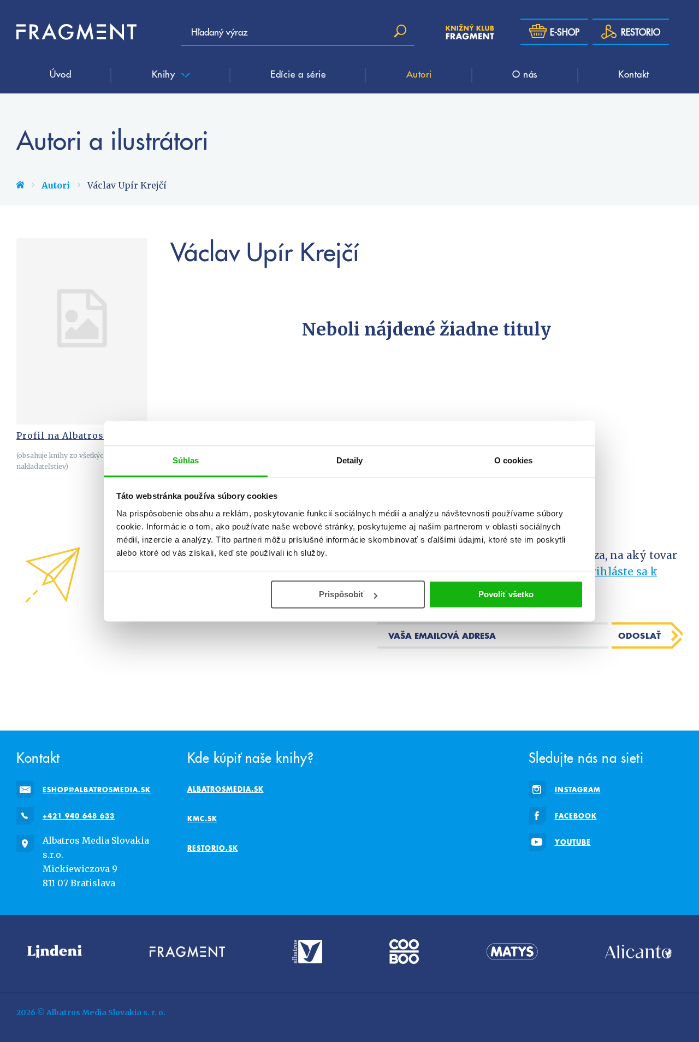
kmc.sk (202, 818)
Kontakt (633, 73)
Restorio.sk (212, 848)
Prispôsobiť (341, 594)
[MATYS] (512, 951)
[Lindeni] (54, 951)
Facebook (576, 816)
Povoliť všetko (506, 594)
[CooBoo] (404, 951)
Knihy (165, 73)
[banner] (76, 31)
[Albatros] (307, 951)
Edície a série (297, 73)
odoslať (639, 635)
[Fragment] (187, 951)
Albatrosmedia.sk (225, 789)
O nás (525, 73)
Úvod (60, 73)
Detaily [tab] (349, 460)
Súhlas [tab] (186, 460)
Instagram (578, 789)
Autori (419, 73)
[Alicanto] (638, 951)
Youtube (573, 842)
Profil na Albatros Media (76, 435)
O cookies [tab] (513, 460)
